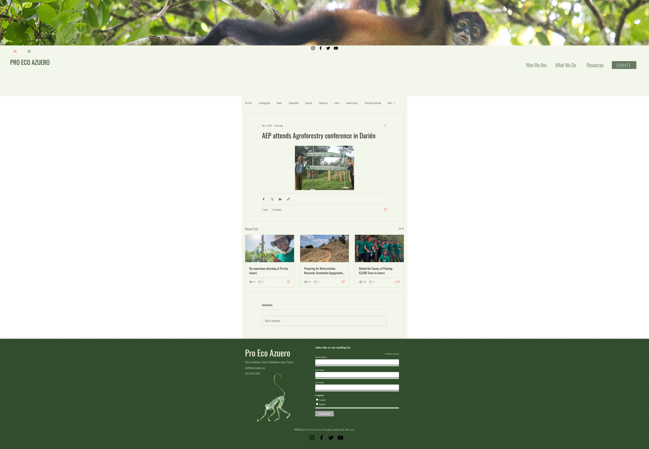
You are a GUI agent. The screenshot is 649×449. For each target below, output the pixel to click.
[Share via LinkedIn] (280, 199)
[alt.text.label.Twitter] (328, 48)
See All (401, 228)
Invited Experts (352, 103)
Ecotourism (323, 103)
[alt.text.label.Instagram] (313, 48)
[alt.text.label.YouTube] (335, 48)
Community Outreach (373, 103)
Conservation (293, 103)
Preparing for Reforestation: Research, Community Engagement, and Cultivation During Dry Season (323, 270)
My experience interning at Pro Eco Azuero (268, 270)
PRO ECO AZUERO (30, 62)
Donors (279, 103)
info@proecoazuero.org (255, 368)
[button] (565, 65)
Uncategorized (264, 103)
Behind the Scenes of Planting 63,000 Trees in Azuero (375, 270)
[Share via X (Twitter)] (271, 199)
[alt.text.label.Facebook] (320, 48)
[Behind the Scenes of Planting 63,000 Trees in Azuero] (379, 248)
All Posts (248, 103)
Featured (308, 103)
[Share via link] (288, 199)
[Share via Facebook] (263, 199)
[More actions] (385, 125)
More (390, 103)
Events (336, 103)
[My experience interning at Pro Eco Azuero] (269, 248)
